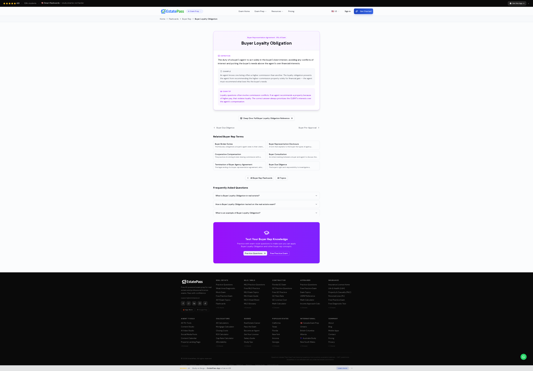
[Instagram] (200, 303)
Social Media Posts (189, 334)
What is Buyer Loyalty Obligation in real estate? (238, 195)
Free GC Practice (279, 292)
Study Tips (248, 342)
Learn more (342, 368)
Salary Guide (249, 338)
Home (162, 19)
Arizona (275, 338)
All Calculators (222, 323)
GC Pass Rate (278, 296)
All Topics (281, 178)
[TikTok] (205, 303)
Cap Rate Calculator (225, 338)
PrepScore (222, 365)
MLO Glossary (250, 303)
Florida (275, 330)
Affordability (221, 342)
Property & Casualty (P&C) (339, 292)
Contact (332, 334)
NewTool (240, 365)
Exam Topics (305, 292)
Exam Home (244, 11)
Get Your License (251, 334)
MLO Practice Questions (254, 284)
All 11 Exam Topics (223, 300)
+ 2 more (331, 308)
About (331, 323)
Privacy (331, 342)
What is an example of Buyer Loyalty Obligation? (238, 213)
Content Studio (187, 327)
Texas (274, 327)
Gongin (202, 365)
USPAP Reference (307, 296)
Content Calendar (189, 338)
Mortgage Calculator (225, 327)
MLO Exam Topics (251, 292)
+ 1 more (331, 346)
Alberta (303, 334)
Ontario (303, 327)
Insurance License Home (339, 284)
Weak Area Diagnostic (225, 288)
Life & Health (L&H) (336, 288)
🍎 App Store (188, 310)
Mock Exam (221, 292)
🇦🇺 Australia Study (308, 338)
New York (276, 334)
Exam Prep (259, 11)
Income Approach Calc (310, 303)
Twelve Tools (260, 365)
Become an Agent (251, 330)
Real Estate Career (252, 323)
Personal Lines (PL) (336, 296)
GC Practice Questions (282, 288)
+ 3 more (275, 308)
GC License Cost (279, 300)
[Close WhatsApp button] (528, 356)
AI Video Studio (187, 330)
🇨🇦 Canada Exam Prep (309, 323)
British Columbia (307, 330)
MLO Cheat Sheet (251, 300)
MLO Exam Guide (251, 296)
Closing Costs (222, 330)
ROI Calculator (222, 334)
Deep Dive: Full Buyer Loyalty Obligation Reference (266, 118)
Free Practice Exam (279, 253)
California (276, 323)
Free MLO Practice (252, 288)
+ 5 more (303, 346)
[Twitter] (189, 303)
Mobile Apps (333, 330)
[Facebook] (183, 303)
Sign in (348, 11)
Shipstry (249, 365)
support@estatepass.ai (190, 298)
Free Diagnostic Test (337, 303)
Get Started (365, 11)
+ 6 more (247, 308)
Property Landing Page (190, 342)
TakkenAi (192, 365)
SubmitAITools (273, 365)
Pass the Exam (250, 327)
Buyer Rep (186, 19)
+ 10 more (220, 308)
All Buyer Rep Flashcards (261, 178)
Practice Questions (253, 253)
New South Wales (307, 342)
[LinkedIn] (194, 303)
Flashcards (174, 19)
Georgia (275, 342)
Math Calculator (279, 303)
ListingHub (211, 365)
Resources (276, 11)
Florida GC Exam (279, 284)
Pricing (291, 11)
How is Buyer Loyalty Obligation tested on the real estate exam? (246, 204)
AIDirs (231, 365)
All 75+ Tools (186, 323)
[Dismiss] (352, 368)
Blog (330, 327)
